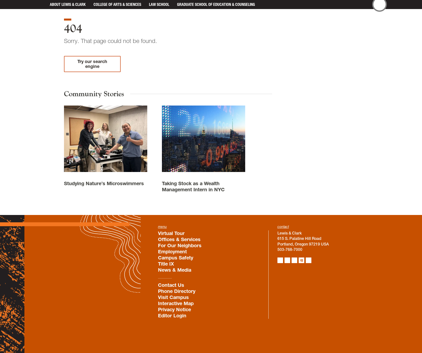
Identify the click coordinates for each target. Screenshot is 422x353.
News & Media (174, 270)
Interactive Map (176, 303)
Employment (172, 252)
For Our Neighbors (179, 245)
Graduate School (216, 4)
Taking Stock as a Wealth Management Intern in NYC (193, 187)
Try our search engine (92, 64)
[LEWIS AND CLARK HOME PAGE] (40, 4)
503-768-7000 (289, 249)
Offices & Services (179, 239)
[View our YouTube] (308, 260)
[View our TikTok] (301, 260)
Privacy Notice (174, 309)
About (68, 4)
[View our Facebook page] (287, 260)
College (117, 4)
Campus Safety (175, 258)
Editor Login (172, 316)
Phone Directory (176, 291)
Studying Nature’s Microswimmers (104, 183)
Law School (159, 4)
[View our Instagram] (280, 260)
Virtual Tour (171, 233)
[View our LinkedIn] (294, 260)
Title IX (166, 264)
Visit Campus (173, 297)
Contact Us (171, 285)
